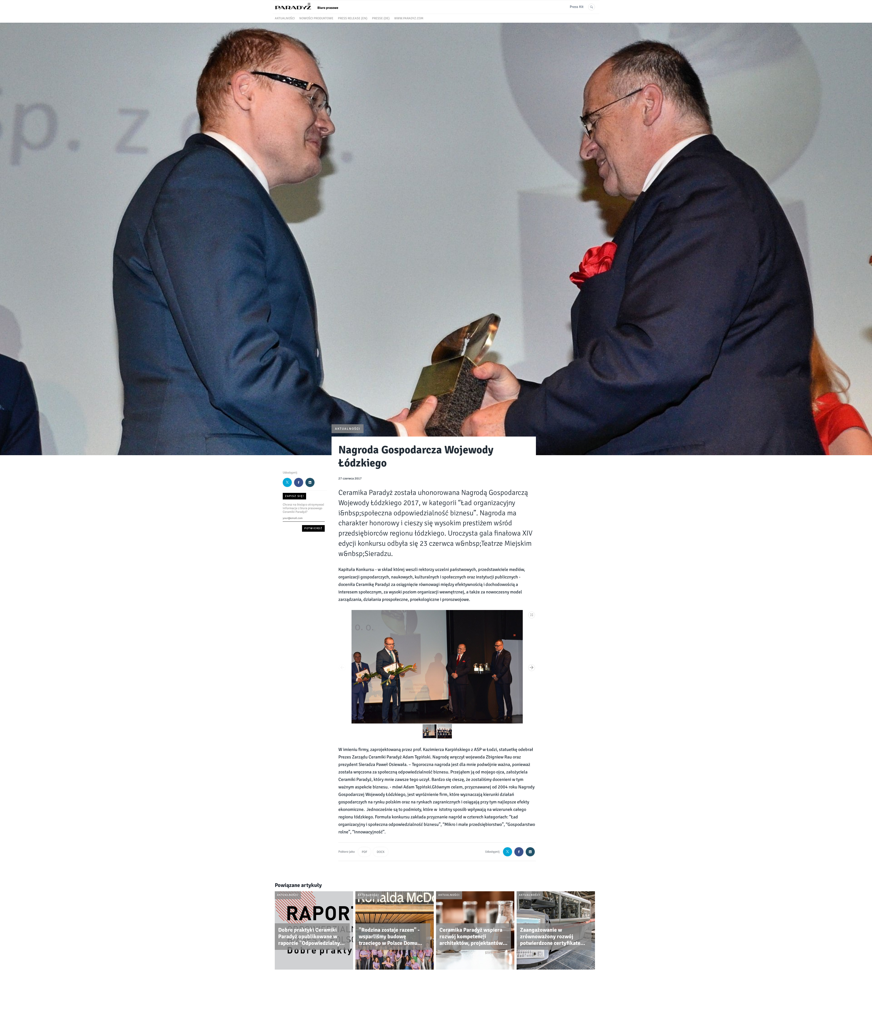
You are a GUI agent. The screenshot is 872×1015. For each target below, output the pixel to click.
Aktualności (285, 18)
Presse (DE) (381, 18)
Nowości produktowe (316, 18)
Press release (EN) (352, 18)
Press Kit (577, 7)
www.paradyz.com (408, 18)
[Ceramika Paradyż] (308, 11)
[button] (531, 614)
